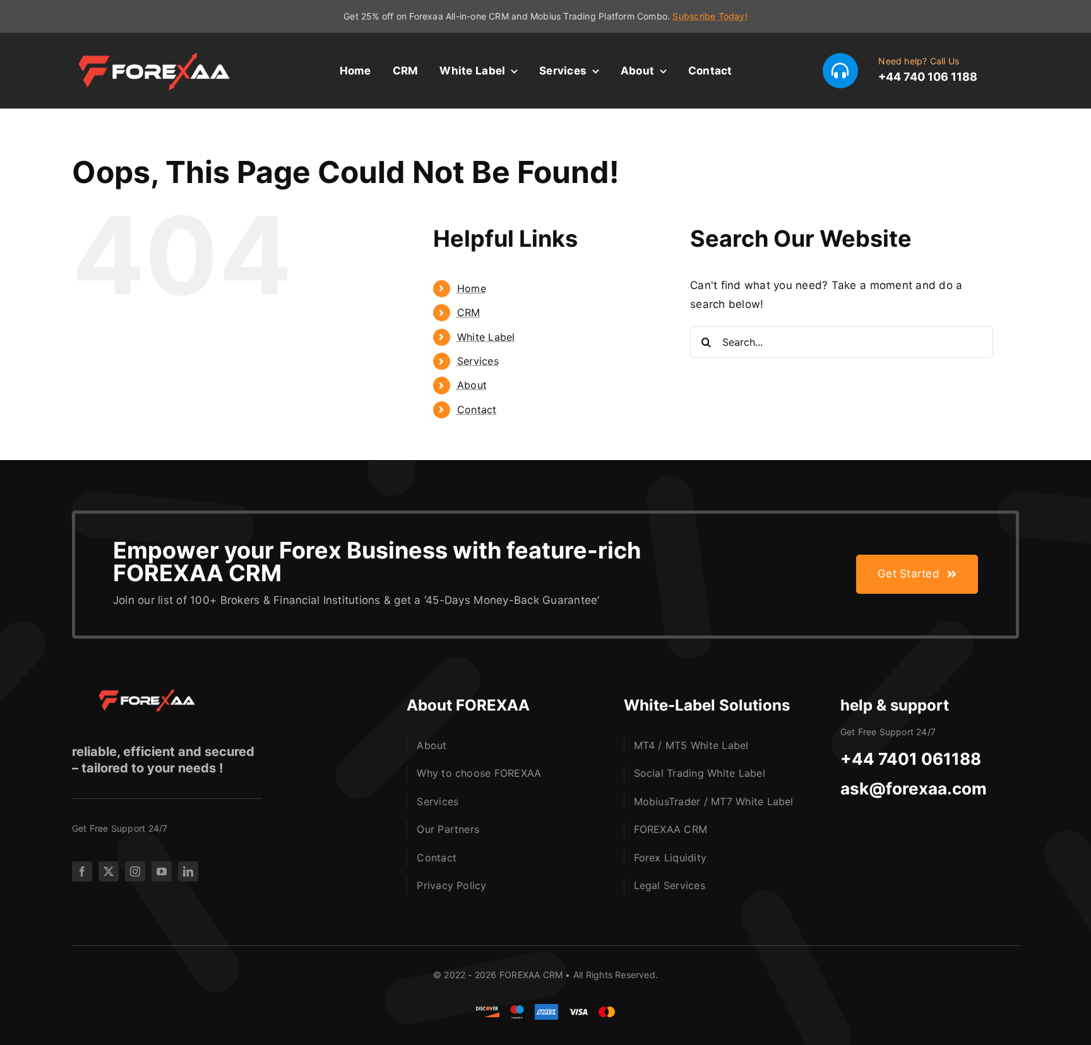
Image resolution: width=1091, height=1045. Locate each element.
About (472, 385)
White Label (486, 337)
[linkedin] (188, 871)
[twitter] (108, 871)
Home (471, 288)
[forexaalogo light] (141, 694)
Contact (477, 409)
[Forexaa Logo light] (160, 53)
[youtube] (162, 871)
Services (478, 361)
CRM (468, 312)
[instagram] (135, 871)
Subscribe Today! (709, 16)
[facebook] (82, 871)
